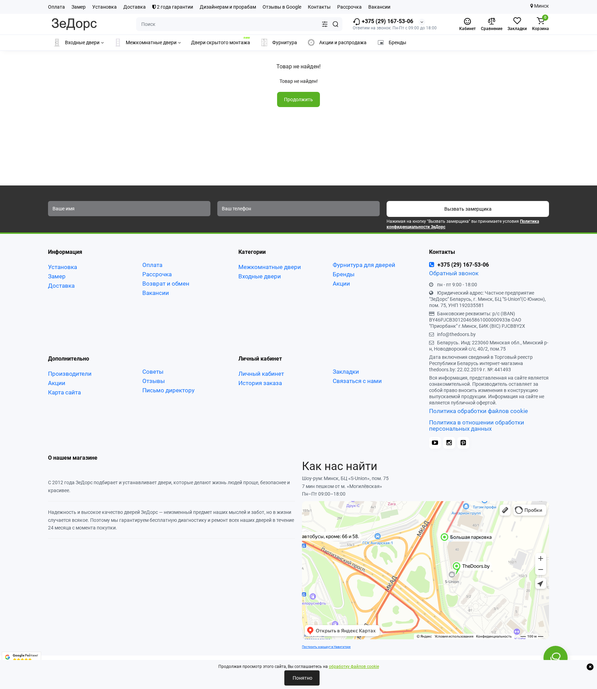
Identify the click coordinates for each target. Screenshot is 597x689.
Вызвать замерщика (468, 209)
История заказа (260, 383)
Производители (70, 373)
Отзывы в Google (282, 7)
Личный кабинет (261, 373)
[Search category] (324, 24)
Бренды (343, 274)
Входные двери (259, 276)
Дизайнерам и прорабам (228, 7)
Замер (79, 7)
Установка (104, 7)
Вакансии (379, 7)
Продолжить (298, 99)
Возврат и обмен (165, 283)
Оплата (56, 7)
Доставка (134, 7)
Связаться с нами (357, 380)
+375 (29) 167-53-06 (386, 21)
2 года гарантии (174, 7)
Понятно (302, 678)
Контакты (319, 7)
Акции (341, 283)
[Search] (335, 24)
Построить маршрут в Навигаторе (326, 647)
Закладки (346, 371)
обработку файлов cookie (354, 666)
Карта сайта (64, 392)
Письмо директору (168, 390)
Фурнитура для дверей (364, 264)
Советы (152, 371)
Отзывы (153, 380)
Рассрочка (349, 7)
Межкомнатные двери (269, 267)
